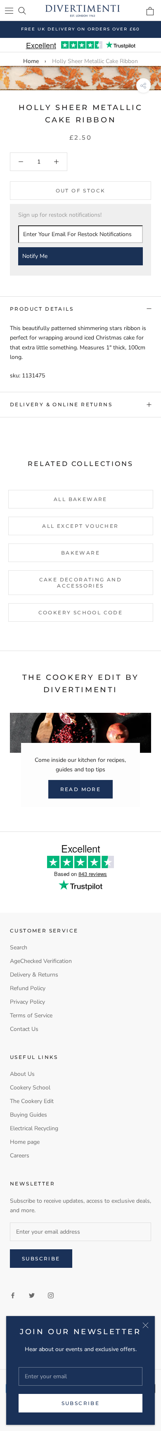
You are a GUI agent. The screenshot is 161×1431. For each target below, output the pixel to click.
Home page (25, 1142)
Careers (19, 1155)
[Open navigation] (9, 10)
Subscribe (81, 1403)
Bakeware (80, 553)
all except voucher (80, 526)
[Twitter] (32, 1295)
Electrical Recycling (34, 1128)
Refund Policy (27, 988)
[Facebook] (13, 1295)
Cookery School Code (80, 612)
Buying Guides (28, 1115)
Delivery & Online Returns (61, 404)
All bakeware (80, 499)
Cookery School (30, 1087)
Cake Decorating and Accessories (80, 582)
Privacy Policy (27, 1002)
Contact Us (24, 1029)
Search (18, 947)
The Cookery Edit (32, 1101)
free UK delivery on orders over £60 (80, 29)
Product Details (41, 309)
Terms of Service (31, 1015)
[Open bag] (150, 11)
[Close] (145, 1325)
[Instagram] (51, 1295)
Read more (80, 789)
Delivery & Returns (34, 975)
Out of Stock (81, 190)
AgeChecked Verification (41, 961)
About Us (22, 1074)
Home (31, 61)
